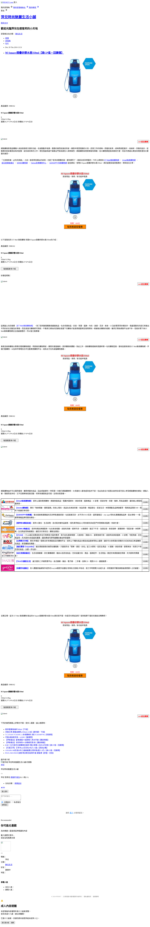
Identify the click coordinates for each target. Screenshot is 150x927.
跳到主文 (4, 23)
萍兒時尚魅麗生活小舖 (18, 17)
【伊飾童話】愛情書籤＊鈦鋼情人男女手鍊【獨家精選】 (27, 740)
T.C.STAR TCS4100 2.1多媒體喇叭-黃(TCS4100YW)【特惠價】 (29, 735)
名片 (7, 43)
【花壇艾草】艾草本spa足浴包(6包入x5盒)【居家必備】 (26, 748)
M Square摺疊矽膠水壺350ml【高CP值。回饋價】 (34, 52)
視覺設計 (18, 783)
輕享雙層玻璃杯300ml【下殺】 (17, 729)
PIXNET (58, 896)
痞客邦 (13, 777)
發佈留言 (4, 805)
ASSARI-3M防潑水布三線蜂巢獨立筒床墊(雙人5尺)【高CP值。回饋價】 (33, 750)
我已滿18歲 (5, 922)
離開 (12, 922)
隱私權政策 (87, 896)
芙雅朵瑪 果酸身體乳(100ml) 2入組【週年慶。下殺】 (25, 732)
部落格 (8, 41)
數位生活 (18, 34)
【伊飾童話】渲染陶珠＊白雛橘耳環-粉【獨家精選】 (25, 742)
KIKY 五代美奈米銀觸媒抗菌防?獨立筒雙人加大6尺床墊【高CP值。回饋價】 (35, 745)
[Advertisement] (75, 304)
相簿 (7, 38)
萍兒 (2, 765)
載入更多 (4, 791)
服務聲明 (96, 896)
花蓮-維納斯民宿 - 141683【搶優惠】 (19, 737)
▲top (3, 787)
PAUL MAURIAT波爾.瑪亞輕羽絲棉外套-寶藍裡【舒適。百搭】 (29, 753)
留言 (18, 777)
